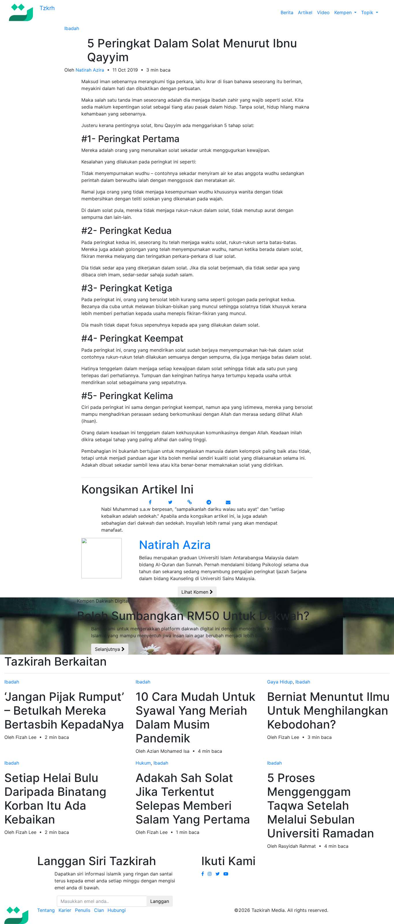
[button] (382, 12)
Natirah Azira (90, 70)
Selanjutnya (108, 649)
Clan (99, 910)
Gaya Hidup (280, 682)
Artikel (305, 12)
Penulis (82, 910)
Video (323, 12)
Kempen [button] (343, 12)
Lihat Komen (195, 592)
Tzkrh (46, 8)
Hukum (143, 763)
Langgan (159, 901)
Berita (287, 12)
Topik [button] (368, 12)
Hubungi (117, 910)
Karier (65, 910)
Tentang (46, 910)
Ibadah (71, 28)
